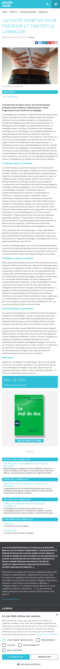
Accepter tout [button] (16, 657)
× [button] (57, 615)
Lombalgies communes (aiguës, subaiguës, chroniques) (24, 504)
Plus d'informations (10, 599)
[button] (36, 42)
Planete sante (7, 4)
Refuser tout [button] (44, 657)
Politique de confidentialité (47, 634)
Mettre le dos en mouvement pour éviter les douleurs (25, 464)
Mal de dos (43, 11)
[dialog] (30, 640)
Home (4, 11)
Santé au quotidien (28, 11)
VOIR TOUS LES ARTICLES (15, 385)
